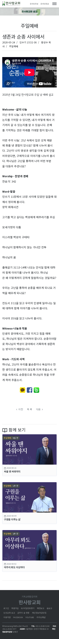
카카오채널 (41, 617)
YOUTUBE (29, 617)
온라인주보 (34, 3)
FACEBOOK (18, 617)
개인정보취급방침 (39, 612)
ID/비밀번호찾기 (27, 608)
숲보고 (49, 608)
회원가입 (15, 608)
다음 (38, 409)
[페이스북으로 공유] (29, 390)
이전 (20, 409)
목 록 (29, 409)
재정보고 (40, 608)
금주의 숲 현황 (23, 612)
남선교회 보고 (9, 612)
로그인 (6, 608)
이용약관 (7, 617)
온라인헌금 (45, 3)
